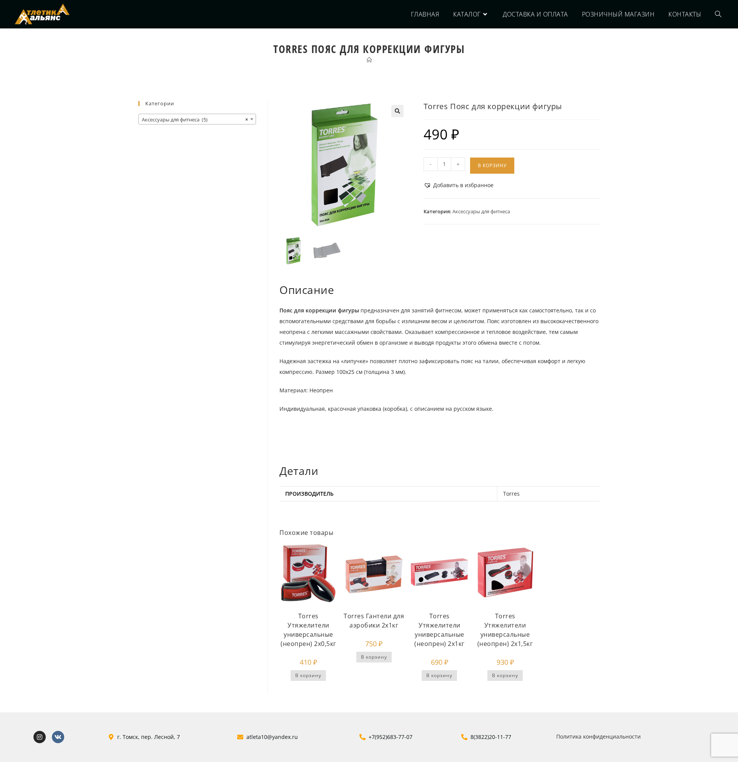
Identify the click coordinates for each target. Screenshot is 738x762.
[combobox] (197, 119)
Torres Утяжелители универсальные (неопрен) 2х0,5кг (308, 630)
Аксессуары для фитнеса (481, 211)
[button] (397, 111)
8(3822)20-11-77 (490, 736)
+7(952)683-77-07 (390, 736)
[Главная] (369, 59)
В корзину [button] (308, 675)
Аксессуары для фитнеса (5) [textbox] (195, 119)
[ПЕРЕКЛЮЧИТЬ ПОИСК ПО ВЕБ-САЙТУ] (718, 14)
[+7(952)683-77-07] (362, 737)
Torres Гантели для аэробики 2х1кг (374, 620)
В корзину (492, 165)
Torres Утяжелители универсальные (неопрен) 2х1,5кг (505, 630)
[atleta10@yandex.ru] (240, 737)
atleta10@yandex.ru (272, 736)
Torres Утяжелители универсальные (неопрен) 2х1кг (439, 630)
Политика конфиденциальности (598, 736)
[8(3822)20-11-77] (464, 737)
